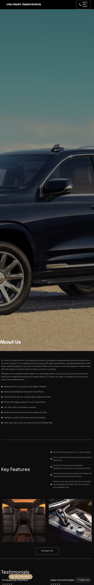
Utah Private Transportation (24, 4)
